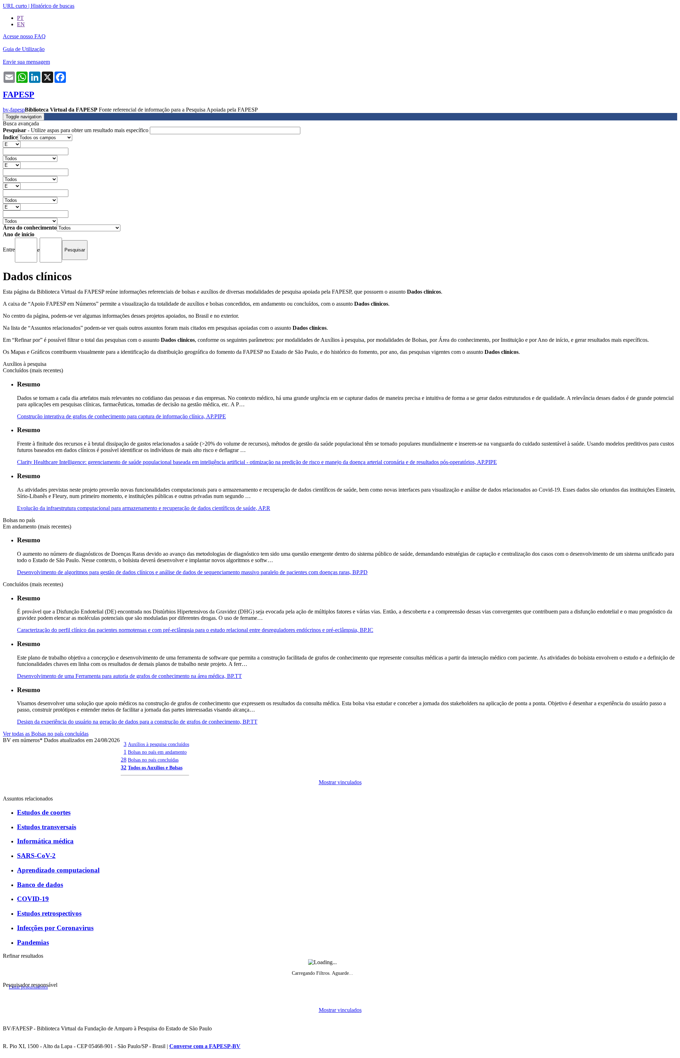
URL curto (15, 6)
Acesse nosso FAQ (24, 36)
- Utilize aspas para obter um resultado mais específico (76, 130)
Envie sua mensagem (26, 62)
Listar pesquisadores (28, 987)
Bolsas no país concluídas (153, 760)
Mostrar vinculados (340, 782)
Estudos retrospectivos (49, 913)
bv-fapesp (14, 110)
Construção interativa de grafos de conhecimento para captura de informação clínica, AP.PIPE (121, 416)
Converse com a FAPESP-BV (204, 1046)
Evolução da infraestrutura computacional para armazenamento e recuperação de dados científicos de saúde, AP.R (143, 508)
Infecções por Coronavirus (55, 928)
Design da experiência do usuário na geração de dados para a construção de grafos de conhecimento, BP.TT (137, 722)
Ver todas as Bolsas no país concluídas (46, 734)
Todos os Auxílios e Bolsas (155, 767)
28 (123, 760)
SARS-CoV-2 (36, 855)
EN (21, 24)
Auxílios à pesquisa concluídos (158, 744)
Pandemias (33, 942)
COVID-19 (33, 899)
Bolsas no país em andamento (157, 752)
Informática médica (45, 841)
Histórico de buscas (52, 6)
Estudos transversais (46, 827)
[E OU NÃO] (12, 144)
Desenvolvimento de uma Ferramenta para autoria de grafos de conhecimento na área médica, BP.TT (129, 676)
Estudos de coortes (43, 812)
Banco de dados (40, 884)
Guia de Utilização (24, 49)
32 (123, 767)
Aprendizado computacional (58, 870)
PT (20, 18)
